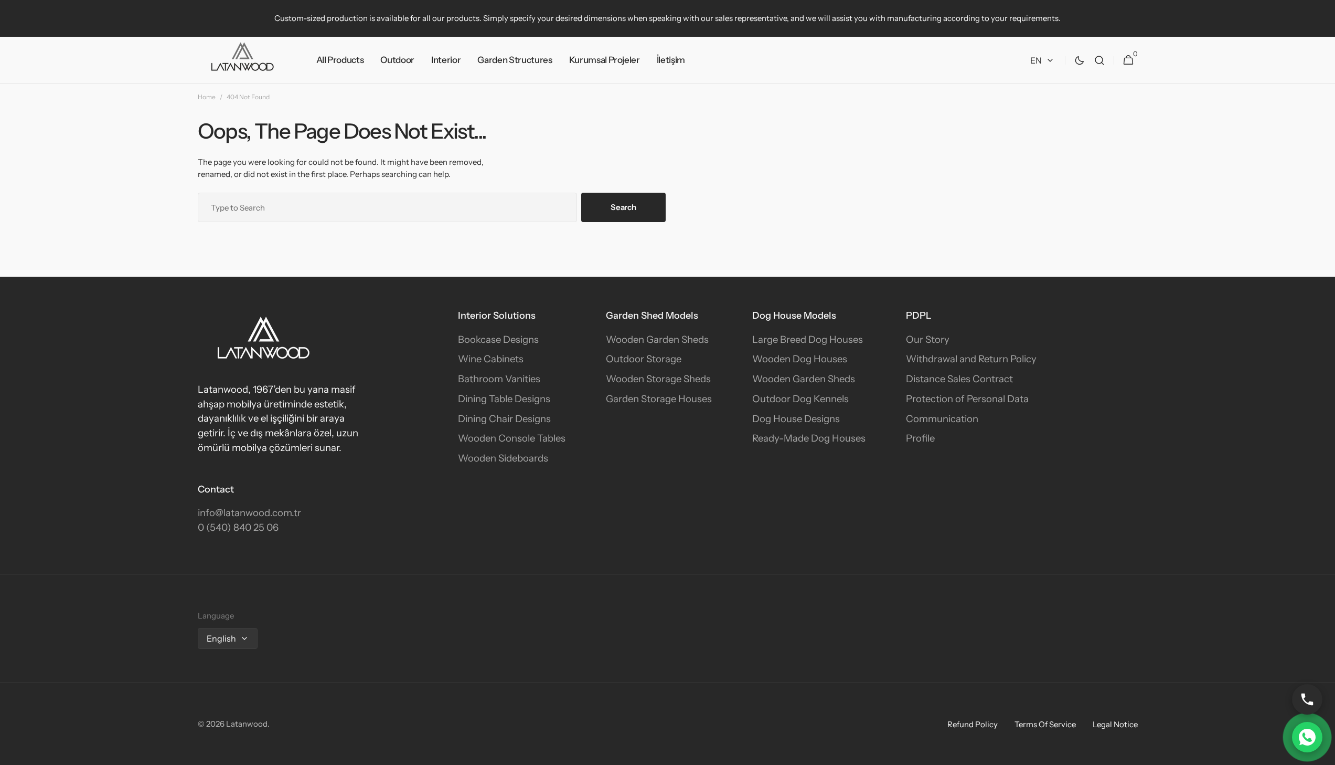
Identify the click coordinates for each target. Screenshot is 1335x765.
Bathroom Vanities (499, 379)
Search (623, 207)
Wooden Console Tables (511, 438)
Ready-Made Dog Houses (809, 438)
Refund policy (972, 724)
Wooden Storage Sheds (658, 379)
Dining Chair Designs (504, 419)
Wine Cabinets (491, 359)
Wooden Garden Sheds (657, 339)
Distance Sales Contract (959, 379)
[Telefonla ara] (1307, 699)
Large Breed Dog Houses (807, 339)
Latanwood (247, 724)
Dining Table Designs (504, 399)
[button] (1099, 60)
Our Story (927, 339)
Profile (920, 438)
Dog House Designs (796, 419)
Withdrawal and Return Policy (971, 359)
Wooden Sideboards (503, 458)
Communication (942, 419)
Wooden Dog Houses (799, 359)
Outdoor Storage (643, 359)
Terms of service (1045, 724)
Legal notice (1115, 724)
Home (207, 97)
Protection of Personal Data (967, 399)
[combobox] (388, 207)
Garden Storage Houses (659, 399)
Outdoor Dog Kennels (800, 399)
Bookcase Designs (498, 339)
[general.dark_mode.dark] (1080, 60)
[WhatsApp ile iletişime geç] (1307, 737)
